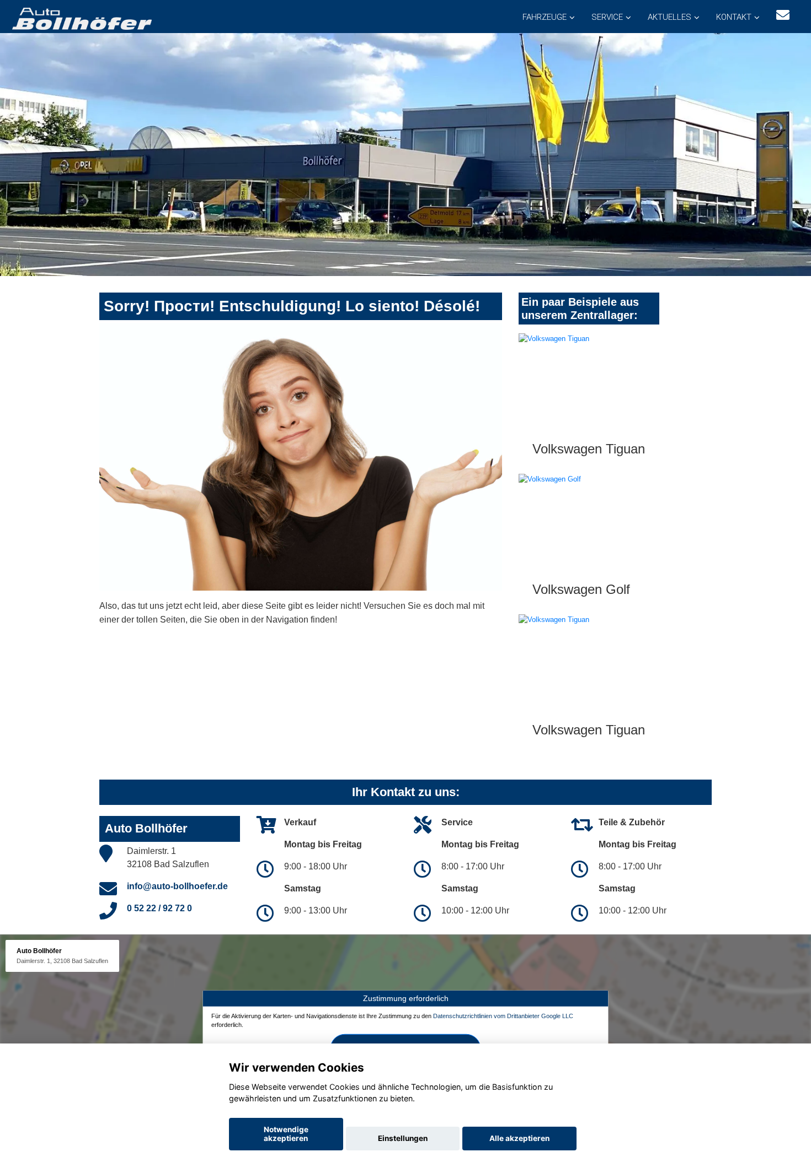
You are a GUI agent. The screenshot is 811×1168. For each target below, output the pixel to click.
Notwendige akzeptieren (286, 1134)
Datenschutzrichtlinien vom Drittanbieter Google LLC (503, 1016)
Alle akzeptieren (519, 1138)
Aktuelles (669, 17)
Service (607, 17)
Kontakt (733, 17)
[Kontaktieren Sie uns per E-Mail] (782, 15)
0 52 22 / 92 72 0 (159, 908)
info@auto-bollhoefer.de (177, 886)
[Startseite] (81, 18)
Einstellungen (403, 1138)
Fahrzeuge (544, 17)
